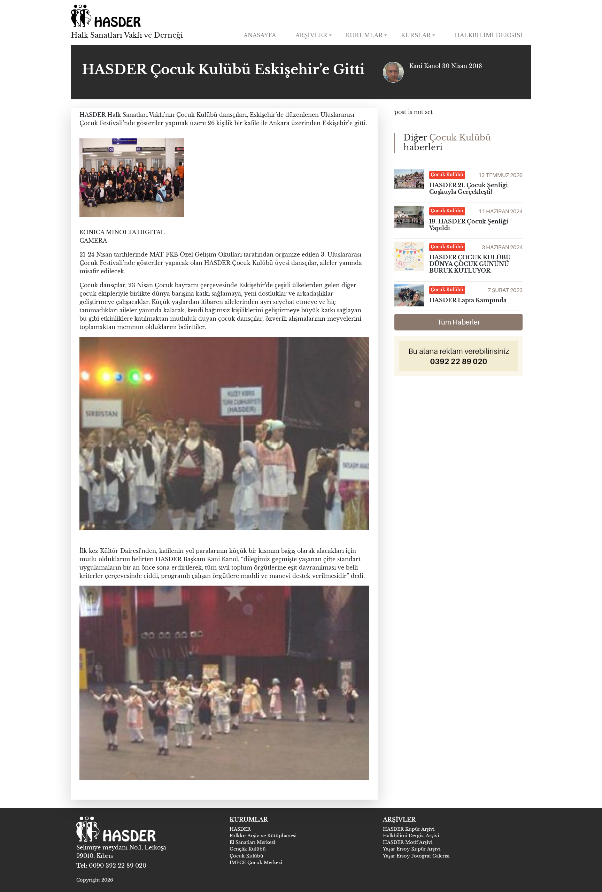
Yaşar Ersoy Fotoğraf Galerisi (416, 856)
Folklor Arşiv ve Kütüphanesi (263, 835)
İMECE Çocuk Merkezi (256, 862)
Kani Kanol (425, 65)
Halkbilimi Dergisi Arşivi (411, 835)
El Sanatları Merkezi (252, 842)
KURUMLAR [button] (364, 35)
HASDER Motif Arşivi (407, 842)
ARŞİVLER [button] (311, 35)
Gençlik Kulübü (248, 849)
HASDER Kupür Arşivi (408, 829)
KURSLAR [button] (416, 35)
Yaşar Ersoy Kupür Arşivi (411, 849)
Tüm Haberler (458, 322)
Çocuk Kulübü (246, 856)
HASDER (240, 829)
